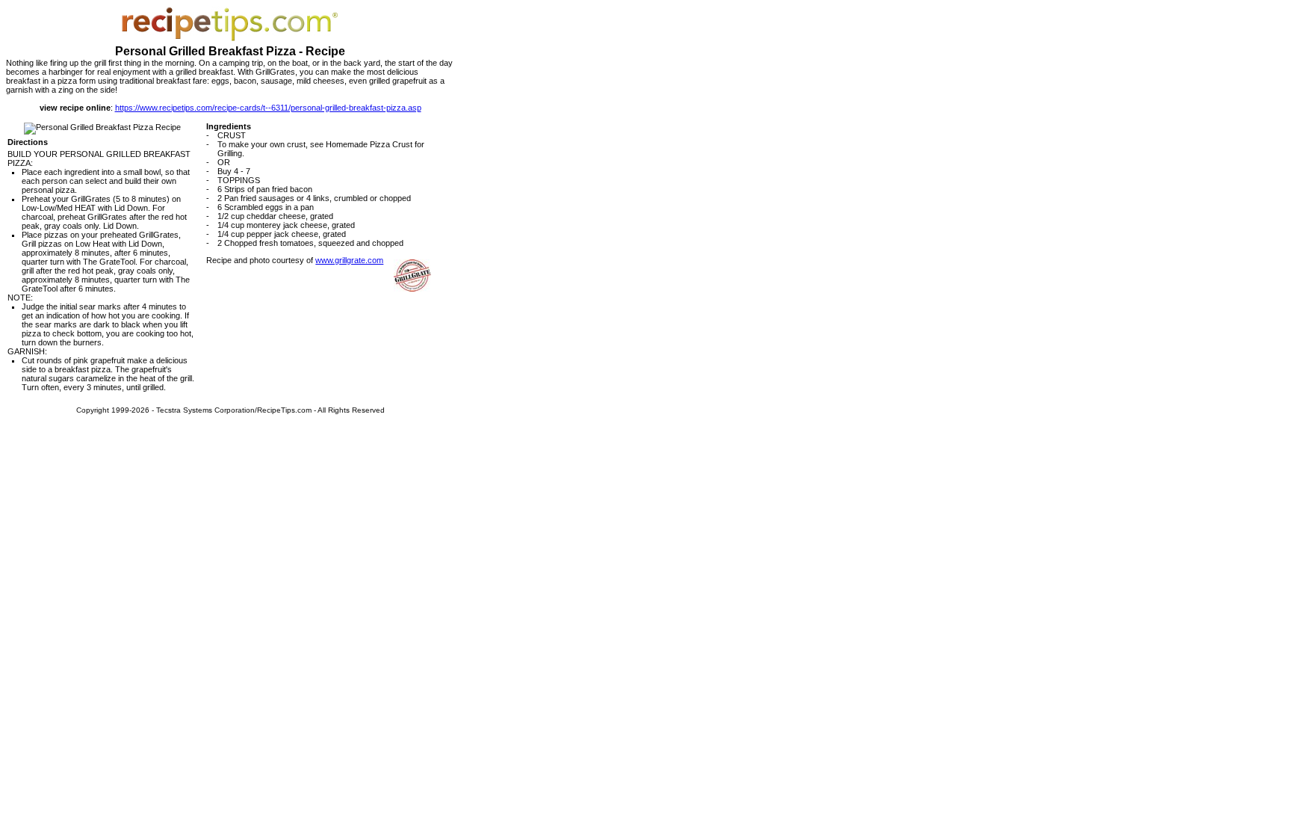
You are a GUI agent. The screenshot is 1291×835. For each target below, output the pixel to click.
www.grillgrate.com (349, 260)
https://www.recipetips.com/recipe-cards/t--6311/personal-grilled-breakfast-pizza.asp (268, 107)
